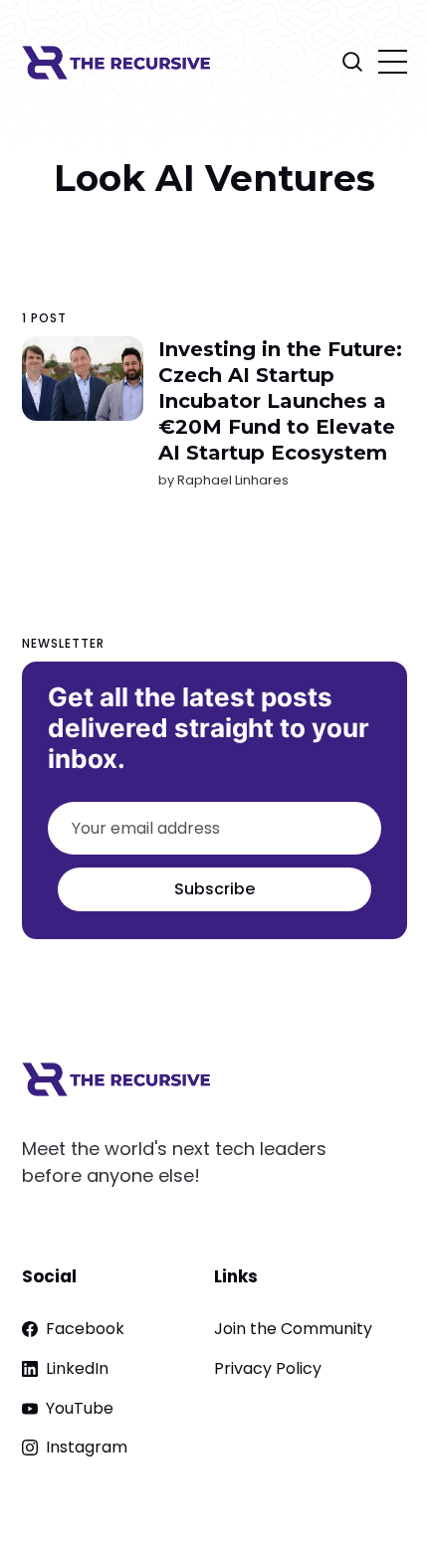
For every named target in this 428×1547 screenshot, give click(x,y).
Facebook (85, 1328)
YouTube (79, 1408)
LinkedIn (77, 1368)
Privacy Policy (267, 1368)
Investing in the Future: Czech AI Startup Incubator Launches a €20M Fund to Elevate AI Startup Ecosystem (279, 401)
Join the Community (293, 1328)
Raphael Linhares (232, 480)
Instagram (86, 1447)
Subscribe (213, 888)
